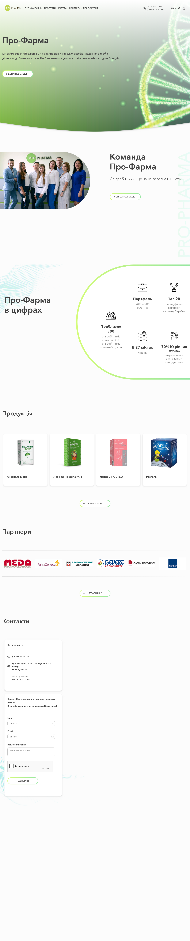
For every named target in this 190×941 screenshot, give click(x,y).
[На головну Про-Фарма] (12, 11)
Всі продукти (95, 503)
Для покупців (90, 8)
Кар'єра (62, 8)
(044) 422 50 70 (155, 9)
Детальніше (25, 451)
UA (172, 8)
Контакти (74, 8)
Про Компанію (33, 8)
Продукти (50, 8)
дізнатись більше (17, 74)
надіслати (23, 781)
